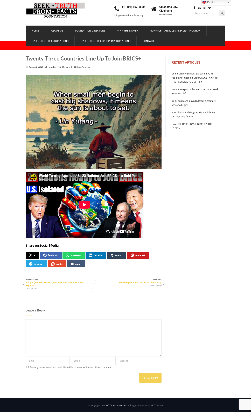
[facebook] (194, 8)
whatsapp (76, 255)
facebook (53, 255)
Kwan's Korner (83, 67)
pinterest (140, 255)
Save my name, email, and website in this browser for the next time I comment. (71, 367)
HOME (35, 30)
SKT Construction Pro (116, 405)
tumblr (119, 255)
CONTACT (148, 41)
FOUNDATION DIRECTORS (90, 30)
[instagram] (204, 8)
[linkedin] (199, 8)
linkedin (98, 255)
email (78, 263)
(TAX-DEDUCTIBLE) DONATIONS (50, 41)
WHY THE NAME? (127, 30)
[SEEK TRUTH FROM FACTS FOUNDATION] (55, 1)
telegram (38, 263)
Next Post (140, 281)
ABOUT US (57, 30)
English (211, 2)
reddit (59, 263)
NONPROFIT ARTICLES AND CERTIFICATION (175, 30)
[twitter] (209, 8)
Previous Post (55, 282)
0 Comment (67, 67)
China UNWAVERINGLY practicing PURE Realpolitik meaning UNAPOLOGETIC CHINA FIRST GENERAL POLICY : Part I (195, 77)
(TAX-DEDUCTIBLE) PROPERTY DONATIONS (105, 41)
